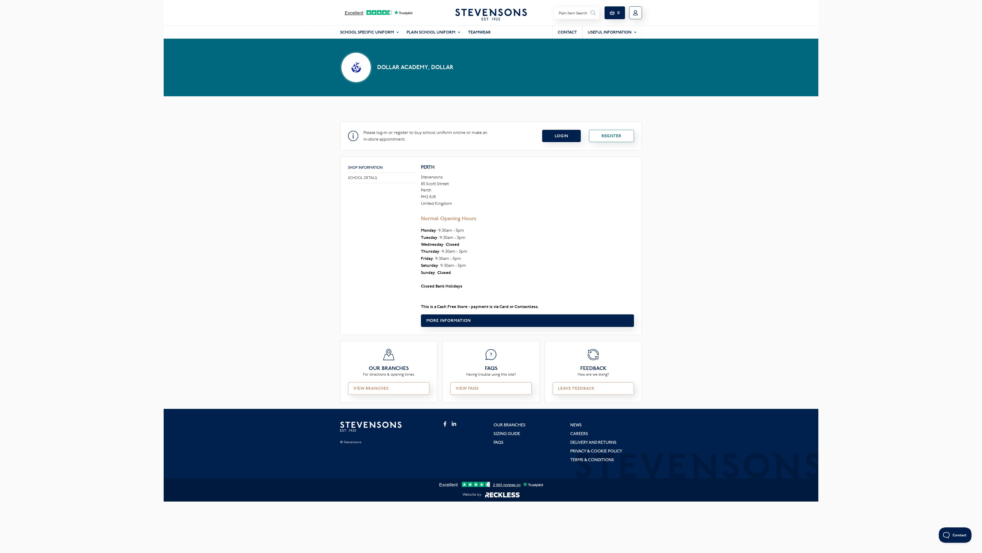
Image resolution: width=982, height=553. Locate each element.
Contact (567, 32)
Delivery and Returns (593, 442)
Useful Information (609, 32)
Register (611, 136)
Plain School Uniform (431, 32)
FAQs (499, 442)
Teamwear (479, 32)
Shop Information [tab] (365, 167)
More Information (448, 320)
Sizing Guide (507, 433)
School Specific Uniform (367, 32)
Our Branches (510, 425)
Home (345, 109)
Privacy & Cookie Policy (596, 451)
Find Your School (372, 109)
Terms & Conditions (592, 459)
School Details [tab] (362, 177)
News (576, 425)
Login (561, 136)
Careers (579, 433)
